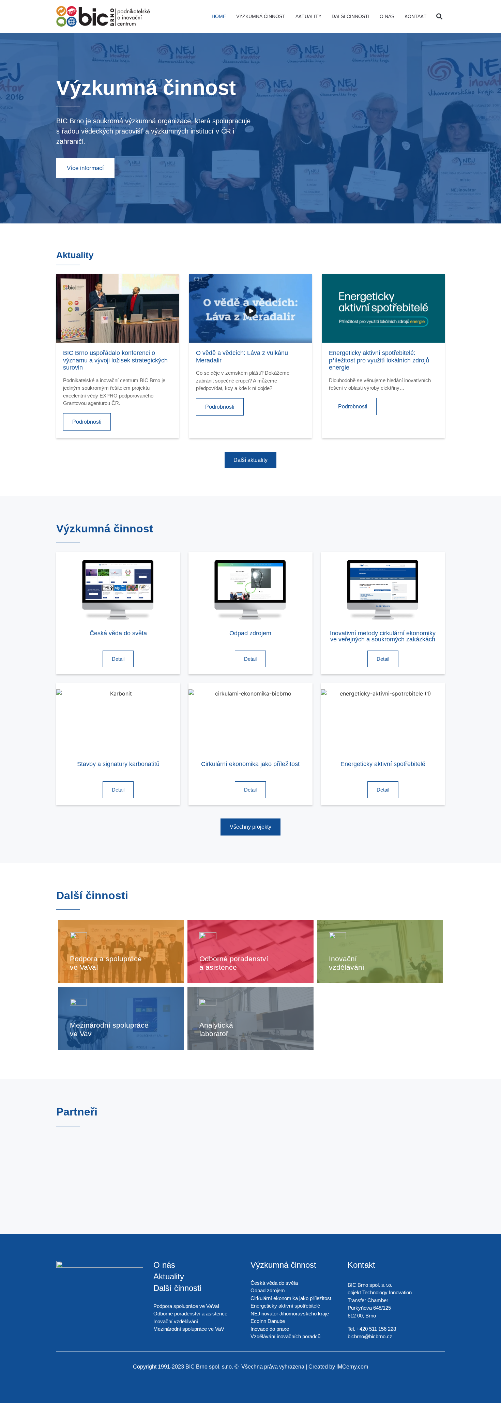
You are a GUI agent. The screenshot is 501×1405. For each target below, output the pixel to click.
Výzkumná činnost (260, 16)
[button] (439, 16)
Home (219, 16)
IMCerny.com (352, 1367)
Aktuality (308, 16)
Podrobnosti (87, 422)
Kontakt (416, 16)
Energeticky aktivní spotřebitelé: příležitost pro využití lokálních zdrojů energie (379, 360)
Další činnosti (350, 16)
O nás (387, 16)
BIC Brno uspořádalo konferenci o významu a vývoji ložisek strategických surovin (115, 360)
